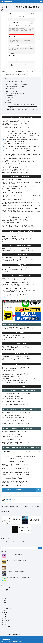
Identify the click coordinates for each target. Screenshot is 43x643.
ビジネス (3, 616)
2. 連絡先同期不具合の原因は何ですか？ (14, 83)
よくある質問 (9, 102)
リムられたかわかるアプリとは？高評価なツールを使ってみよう (32, 507)
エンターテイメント (5, 592)
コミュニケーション (5, 598)
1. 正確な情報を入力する (11, 95)
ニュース (3, 614)
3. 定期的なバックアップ (11, 99)
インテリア (4, 590)
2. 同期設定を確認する (10, 97)
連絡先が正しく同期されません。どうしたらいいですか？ (20, 108)
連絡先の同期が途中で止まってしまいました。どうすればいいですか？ (22, 106)
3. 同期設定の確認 (9, 90)
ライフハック (4, 628)
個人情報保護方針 (21, 641)
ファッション (4, 622)
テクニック (4, 610)
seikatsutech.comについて (6, 641)
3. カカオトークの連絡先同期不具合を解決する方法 (16, 84)
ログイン (15, 541)
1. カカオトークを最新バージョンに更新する (15, 86)
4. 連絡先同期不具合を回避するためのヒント (17, 93)
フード (3, 618)
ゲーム (3, 596)
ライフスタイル (5, 626)
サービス (3, 600)
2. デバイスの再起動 (10, 88)
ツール (3, 604)
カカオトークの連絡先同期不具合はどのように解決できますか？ (21, 104)
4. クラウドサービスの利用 (11, 100)
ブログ (3, 624)
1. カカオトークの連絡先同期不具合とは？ (14, 81)
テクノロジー (4, 612)
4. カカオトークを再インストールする (13, 91)
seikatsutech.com (6, 9)
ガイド (3, 594)
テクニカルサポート (5, 608)
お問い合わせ (14, 641)
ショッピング (4, 602)
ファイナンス (4, 620)
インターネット (5, 588)
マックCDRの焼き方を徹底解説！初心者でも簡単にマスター (11, 507)
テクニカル (4, 606)
